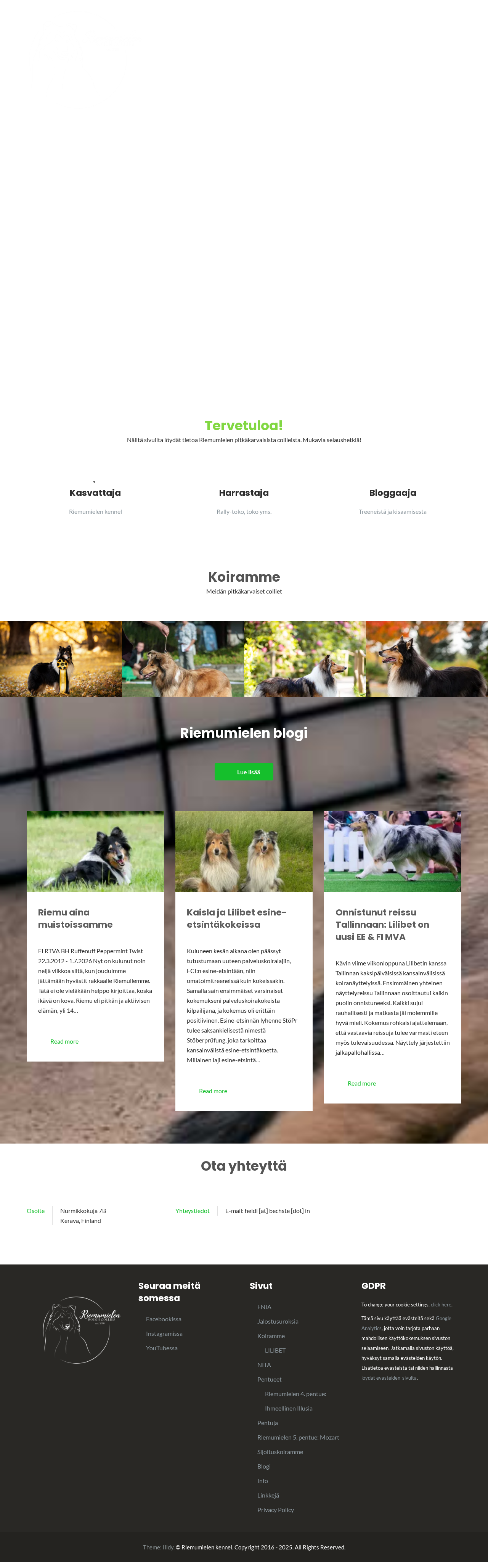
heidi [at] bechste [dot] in (277, 1210)
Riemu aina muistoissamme (75, 918)
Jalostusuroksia (440, 60)
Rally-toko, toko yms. (244, 511)
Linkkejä (268, 1495)
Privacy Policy (275, 1509)
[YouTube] (459, 1210)
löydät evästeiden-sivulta (389, 1378)
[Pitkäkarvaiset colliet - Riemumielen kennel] (85, 59)
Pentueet (349, 60)
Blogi (264, 60)
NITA (264, 1364)
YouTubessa (162, 1347)
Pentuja (393, 60)
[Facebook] (436, 1210)
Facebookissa (163, 1318)
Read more (64, 1041)
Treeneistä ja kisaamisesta (393, 511)
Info (231, 60)
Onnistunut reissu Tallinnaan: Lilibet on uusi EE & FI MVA (382, 924)
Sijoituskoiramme (280, 1451)
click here (441, 1304)
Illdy (168, 1547)
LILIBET (275, 1350)
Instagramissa (164, 1333)
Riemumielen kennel (95, 511)
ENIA (264, 1306)
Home (202, 60)
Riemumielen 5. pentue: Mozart (298, 1437)
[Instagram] (447, 1210)
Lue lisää (248, 771)
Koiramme (301, 60)
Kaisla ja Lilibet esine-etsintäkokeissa (237, 918)
